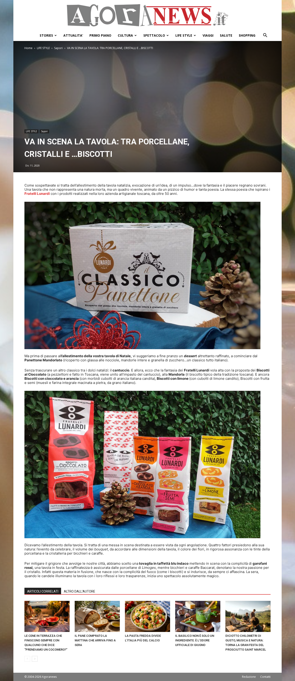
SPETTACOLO (154, 35)
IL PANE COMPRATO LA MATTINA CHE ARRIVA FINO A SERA (95, 640)
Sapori (58, 48)
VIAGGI (208, 35)
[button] (265, 36)
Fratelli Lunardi (37, 193)
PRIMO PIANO (100, 35)
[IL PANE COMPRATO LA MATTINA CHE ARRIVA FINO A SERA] (97, 616)
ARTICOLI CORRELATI (42, 591)
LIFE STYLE (183, 35)
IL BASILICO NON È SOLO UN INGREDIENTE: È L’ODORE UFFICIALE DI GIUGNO (194, 640)
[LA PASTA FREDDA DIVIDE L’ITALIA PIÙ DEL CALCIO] (147, 616)
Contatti (265, 677)
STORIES (46, 35)
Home (28, 48)
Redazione (249, 677)
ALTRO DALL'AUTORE (79, 591)
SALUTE (226, 35)
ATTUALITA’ (73, 35)
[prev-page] (27, 659)
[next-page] (35, 659)
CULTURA (125, 35)
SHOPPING (247, 35)
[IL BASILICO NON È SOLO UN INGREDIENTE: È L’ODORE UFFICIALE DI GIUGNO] (197, 616)
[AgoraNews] (147, 15)
